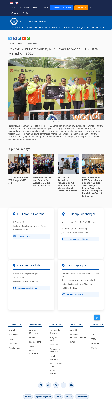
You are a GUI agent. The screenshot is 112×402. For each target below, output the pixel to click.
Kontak (16, 13)
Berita (28, 396)
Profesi (32, 337)
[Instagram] (48, 385)
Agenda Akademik (54, 372)
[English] (16, 2)
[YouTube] (71, 385)
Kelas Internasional (35, 352)
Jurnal (72, 341)
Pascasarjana (35, 341)
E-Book (69, 396)
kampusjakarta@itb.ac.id (76, 294)
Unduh (11, 339)
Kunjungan (13, 334)
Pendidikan (44, 27)
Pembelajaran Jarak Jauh (56, 350)
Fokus (58, 396)
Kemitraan (95, 343)
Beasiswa (54, 344)
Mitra (45, 7)
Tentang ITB (17, 27)
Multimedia (82, 396)
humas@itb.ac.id (24, 236)
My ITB (93, 7)
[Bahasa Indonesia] (11, 2)
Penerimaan (31, 27)
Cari (27, 13)
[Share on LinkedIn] (19, 38)
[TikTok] (63, 385)
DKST (93, 330)
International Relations (61, 8)
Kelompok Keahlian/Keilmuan (76, 336)
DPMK (93, 339)
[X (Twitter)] (56, 385)
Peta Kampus (14, 348)
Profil (13, 7)
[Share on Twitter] (10, 38)
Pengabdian (69, 27)
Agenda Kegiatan (43, 396)
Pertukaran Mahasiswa (34, 331)
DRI (92, 334)
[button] (101, 88)
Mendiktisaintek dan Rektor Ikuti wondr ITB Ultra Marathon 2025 (42, 181)
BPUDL (94, 348)
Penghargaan (83, 27)
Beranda (11, 43)
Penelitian (57, 27)
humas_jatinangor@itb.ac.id (77, 239)
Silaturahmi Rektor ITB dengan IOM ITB (19, 180)
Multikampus (98, 27)
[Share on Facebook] (15, 38)
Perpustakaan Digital (56, 365)
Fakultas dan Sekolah (55, 331)
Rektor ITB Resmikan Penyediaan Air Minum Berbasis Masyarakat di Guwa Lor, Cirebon (68, 184)
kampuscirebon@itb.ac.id (27, 288)
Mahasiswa (24, 7)
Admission (81, 8)
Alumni (36, 7)
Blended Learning (54, 357)
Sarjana (32, 346)
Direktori (13, 343)
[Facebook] (40, 385)
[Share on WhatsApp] (28, 38)
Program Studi (54, 338)
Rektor (21, 43)
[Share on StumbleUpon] (24, 38)
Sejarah (12, 330)
